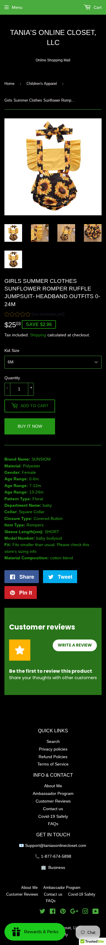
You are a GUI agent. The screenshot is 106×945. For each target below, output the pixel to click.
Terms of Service (53, 764)
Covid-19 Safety (53, 816)
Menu (17, 7)
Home (9, 83)
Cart (97, 7)
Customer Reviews (53, 801)
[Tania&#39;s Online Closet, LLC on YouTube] (95, 912)
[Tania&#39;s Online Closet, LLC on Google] (74, 912)
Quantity (12, 377)
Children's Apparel (41, 83)
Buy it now (30, 426)
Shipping (38, 335)
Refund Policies (53, 756)
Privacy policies (53, 749)
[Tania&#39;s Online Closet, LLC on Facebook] (52, 912)
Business (56, 867)
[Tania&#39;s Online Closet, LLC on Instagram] (85, 912)
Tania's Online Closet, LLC (53, 38)
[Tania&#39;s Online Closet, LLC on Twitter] (42, 912)
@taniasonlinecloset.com (63, 845)
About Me (53, 785)
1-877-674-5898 (56, 856)
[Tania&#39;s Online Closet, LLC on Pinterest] (63, 912)
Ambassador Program (53, 793)
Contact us (53, 808)
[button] (34, 315)
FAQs (53, 823)
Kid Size (11, 350)
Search (53, 741)
